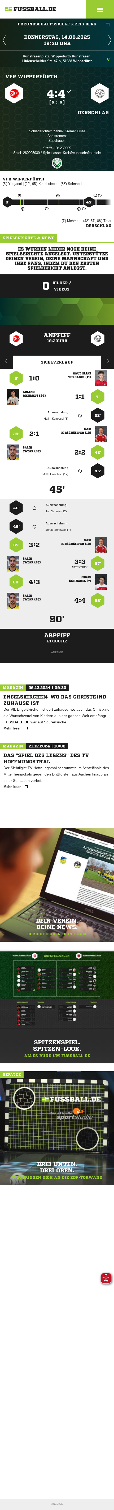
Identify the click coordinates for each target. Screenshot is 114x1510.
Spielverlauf (57, 362)
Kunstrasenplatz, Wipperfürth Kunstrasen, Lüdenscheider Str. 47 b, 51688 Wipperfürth (57, 58)
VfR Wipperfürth (31, 76)
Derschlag (93, 112)
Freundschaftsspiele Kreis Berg (57, 24)
